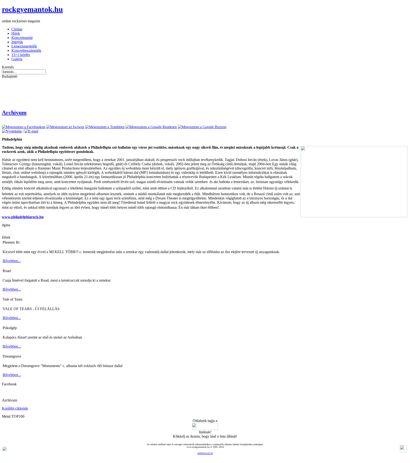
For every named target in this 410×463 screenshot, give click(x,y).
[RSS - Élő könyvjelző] (4, 449)
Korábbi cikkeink (15, 408)
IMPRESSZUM (205, 453)
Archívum (14, 112)
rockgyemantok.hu (32, 9)
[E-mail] (31, 131)
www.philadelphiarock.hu (23, 217)
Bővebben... (12, 261)
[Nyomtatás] (12, 131)
